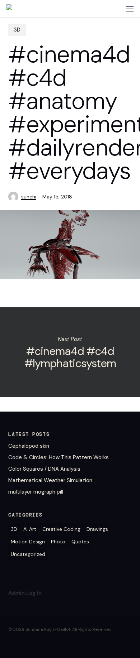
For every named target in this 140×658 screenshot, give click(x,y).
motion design (28, 541)
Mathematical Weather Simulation (50, 480)
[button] (130, 8)
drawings (97, 529)
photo (58, 541)
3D (17, 29)
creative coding (61, 529)
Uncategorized (28, 554)
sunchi (28, 196)
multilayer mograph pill (35, 491)
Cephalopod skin (28, 446)
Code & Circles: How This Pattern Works (58, 457)
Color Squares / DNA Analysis (44, 468)
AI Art (29, 529)
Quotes (80, 541)
